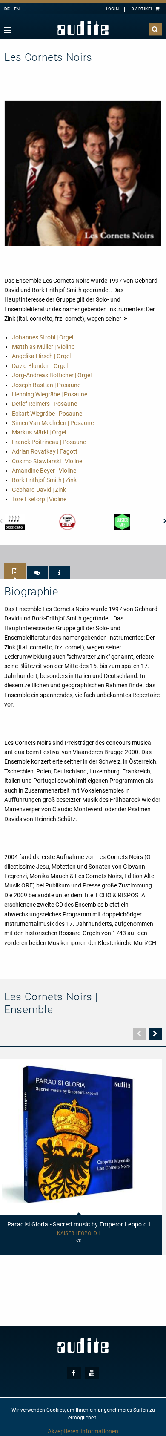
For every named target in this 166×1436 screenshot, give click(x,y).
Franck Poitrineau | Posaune (49, 442)
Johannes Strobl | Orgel (42, 337)
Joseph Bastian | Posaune (46, 385)
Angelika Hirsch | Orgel (41, 356)
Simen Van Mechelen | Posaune (53, 422)
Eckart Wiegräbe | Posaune (47, 413)
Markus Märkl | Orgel (39, 432)
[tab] (15, 571)
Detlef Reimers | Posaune (44, 403)
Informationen (99, 1431)
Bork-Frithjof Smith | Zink (44, 480)
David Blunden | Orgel (40, 365)
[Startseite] (83, 28)
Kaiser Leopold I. (79, 1233)
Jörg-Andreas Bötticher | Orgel (52, 375)
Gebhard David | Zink (39, 489)
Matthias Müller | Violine (43, 346)
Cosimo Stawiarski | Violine (47, 461)
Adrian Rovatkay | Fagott (44, 451)
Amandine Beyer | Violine (44, 470)
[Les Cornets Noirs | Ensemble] (83, 172)
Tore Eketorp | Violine (39, 499)
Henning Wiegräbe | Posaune (49, 394)
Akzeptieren (63, 1431)
